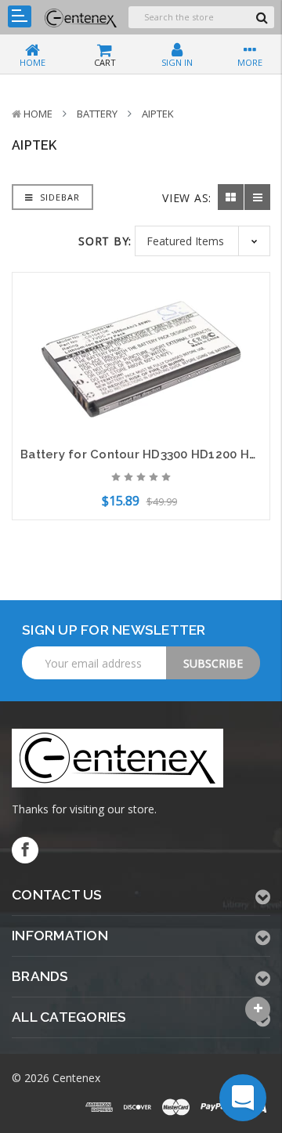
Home (38, 114)
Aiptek (158, 114)
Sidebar (58, 197)
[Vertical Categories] (19, 16)
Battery (97, 114)
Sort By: (105, 240)
